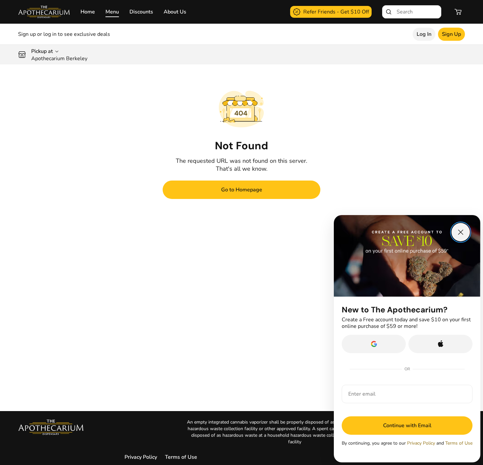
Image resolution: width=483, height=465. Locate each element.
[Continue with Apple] (440, 344)
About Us (175, 11)
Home (87, 11)
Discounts (141, 11)
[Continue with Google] (374, 344)
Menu (112, 11)
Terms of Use (181, 457)
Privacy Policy (141, 457)
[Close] (460, 232)
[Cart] (458, 11)
